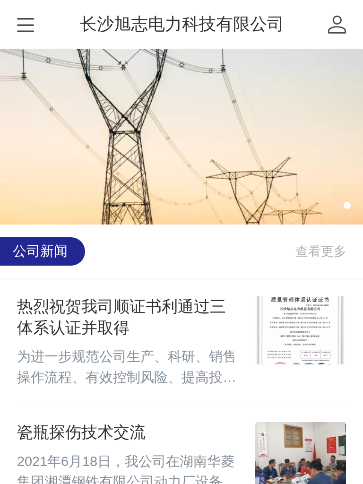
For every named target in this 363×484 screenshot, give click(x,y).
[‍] (320, 251)
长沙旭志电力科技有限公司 (182, 24)
